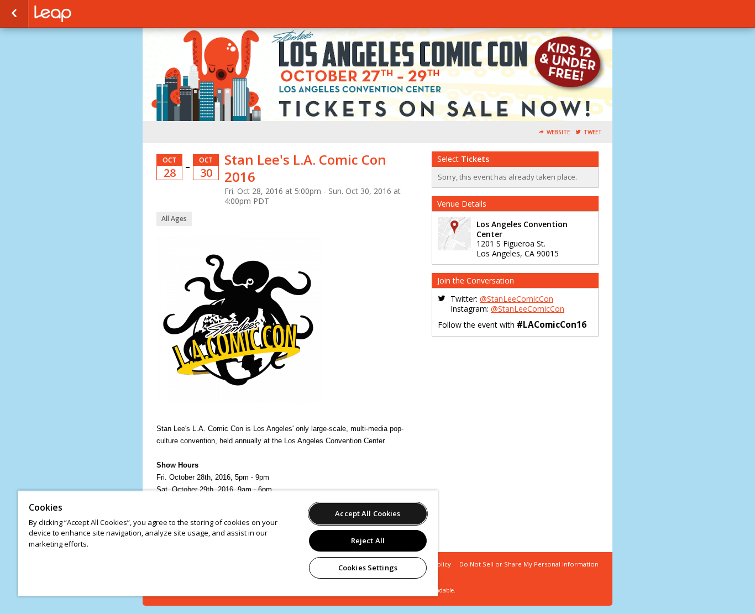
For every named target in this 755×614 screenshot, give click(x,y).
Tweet (593, 132)
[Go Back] (14, 14)
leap (89, 14)
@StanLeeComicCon (516, 298)
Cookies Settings (367, 568)
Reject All (368, 540)
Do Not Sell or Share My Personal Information (529, 564)
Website (558, 132)
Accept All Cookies (367, 513)
